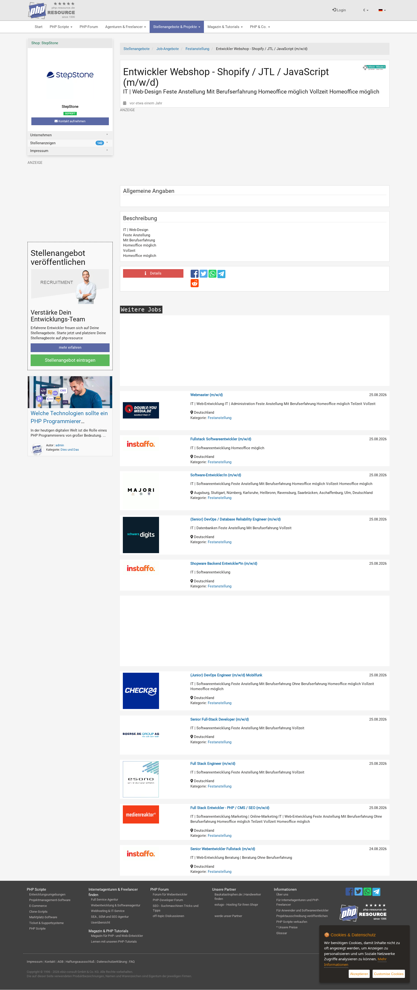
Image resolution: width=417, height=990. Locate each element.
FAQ (132, 961)
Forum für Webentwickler (170, 894)
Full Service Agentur (104, 899)
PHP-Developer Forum (168, 900)
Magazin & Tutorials (224, 27)
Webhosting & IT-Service (108, 911)
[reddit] (195, 285)
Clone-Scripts (38, 911)
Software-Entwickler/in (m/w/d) (215, 475)
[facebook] (195, 276)
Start (38, 27)
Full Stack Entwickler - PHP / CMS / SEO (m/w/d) (229, 808)
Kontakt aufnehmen (71, 121)
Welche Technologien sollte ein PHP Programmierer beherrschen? (69, 421)
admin (60, 445)
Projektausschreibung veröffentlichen (302, 916)
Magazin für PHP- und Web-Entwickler (117, 936)
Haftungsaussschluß (80, 961)
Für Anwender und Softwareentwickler (302, 910)
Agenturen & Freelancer (124, 27)
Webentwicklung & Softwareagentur (115, 905)
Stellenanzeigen (66, 143)
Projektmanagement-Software (49, 900)
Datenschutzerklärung (112, 961)
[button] (366, 10)
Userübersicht (100, 922)
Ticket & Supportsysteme (46, 923)
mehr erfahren (70, 347)
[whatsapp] (212, 276)
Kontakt (50, 961)
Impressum (39, 151)
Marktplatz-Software (43, 917)
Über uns (282, 894)
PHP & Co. (259, 27)
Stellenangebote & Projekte (175, 27)
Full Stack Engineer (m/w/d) (212, 763)
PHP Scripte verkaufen (291, 922)
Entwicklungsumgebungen (47, 894)
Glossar (281, 933)
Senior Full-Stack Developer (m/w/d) (219, 719)
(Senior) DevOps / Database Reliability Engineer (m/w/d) (235, 519)
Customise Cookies (388, 974)
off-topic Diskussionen (168, 916)
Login (341, 10)
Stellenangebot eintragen (70, 360)
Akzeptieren (359, 974)
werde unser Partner (228, 916)
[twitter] (204, 276)
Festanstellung (219, 418)
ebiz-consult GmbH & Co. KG (79, 972)
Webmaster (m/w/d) (206, 395)
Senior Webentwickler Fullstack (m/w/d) (222, 849)
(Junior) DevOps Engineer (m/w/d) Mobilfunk (226, 675)
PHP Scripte (60, 27)
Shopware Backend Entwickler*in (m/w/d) (223, 563)
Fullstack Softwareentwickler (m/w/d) (220, 439)
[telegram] (221, 275)
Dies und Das (70, 449)
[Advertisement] (255, 146)
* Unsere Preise (287, 927)
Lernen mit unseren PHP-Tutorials (114, 941)
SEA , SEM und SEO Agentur (110, 916)
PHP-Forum (89, 27)
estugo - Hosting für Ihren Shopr (236, 904)
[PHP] (51, 9)
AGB (60, 961)
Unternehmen (41, 135)
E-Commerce (38, 906)
